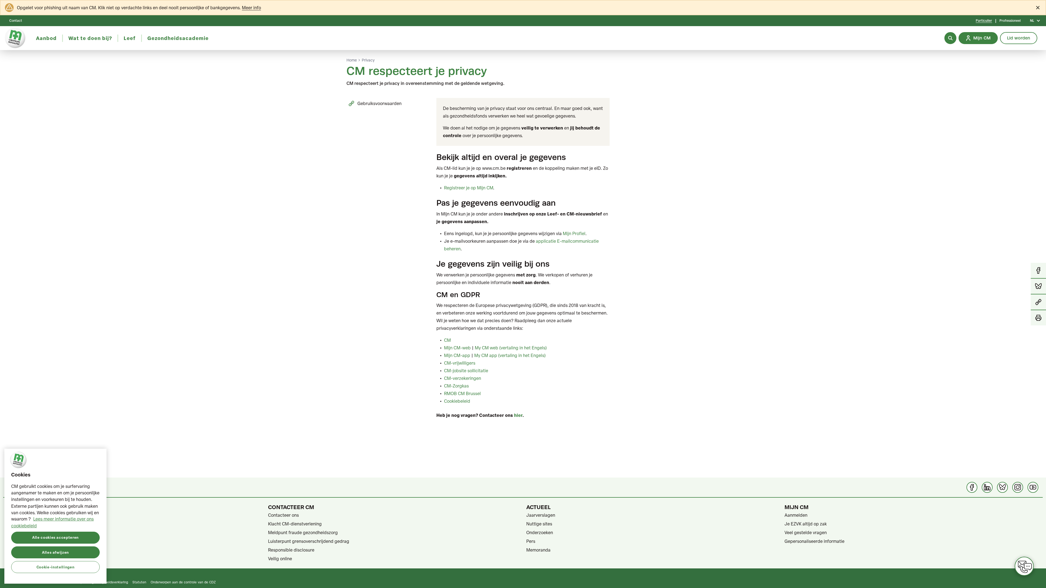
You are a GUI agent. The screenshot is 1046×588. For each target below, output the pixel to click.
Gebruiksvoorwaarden (379, 103)
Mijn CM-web (457, 348)
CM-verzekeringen (462, 378)
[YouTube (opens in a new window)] (1032, 487)
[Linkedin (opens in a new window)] (987, 487)
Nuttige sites (539, 524)
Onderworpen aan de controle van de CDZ (183, 582)
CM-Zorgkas (456, 386)
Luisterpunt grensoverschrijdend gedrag (308, 541)
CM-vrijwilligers (459, 363)
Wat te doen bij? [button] (90, 38)
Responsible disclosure (291, 550)
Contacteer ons (283, 515)
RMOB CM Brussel (462, 393)
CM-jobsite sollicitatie (466, 371)
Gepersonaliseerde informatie (814, 541)
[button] (1038, 302)
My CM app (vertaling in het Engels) (510, 355)
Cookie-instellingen (55, 566)
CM (447, 340)
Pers (530, 541)
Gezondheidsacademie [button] (178, 38)
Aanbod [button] (46, 38)
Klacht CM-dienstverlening (295, 524)
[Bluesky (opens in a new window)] (1002, 487)
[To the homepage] (15, 38)
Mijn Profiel (574, 233)
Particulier (984, 20)
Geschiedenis (23, 541)
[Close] (1038, 7)
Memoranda (538, 550)
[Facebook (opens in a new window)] (971, 487)
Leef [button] (130, 38)
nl (1032, 21)
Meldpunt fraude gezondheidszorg (303, 532)
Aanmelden (795, 515)
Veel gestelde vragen (805, 532)
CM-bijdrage (22, 515)
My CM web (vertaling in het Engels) (511, 348)
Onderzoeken (539, 532)
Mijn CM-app (457, 355)
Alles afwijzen (55, 552)
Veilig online (280, 559)
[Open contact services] (1024, 566)
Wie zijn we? (22, 532)
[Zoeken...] (950, 38)
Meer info (251, 8)
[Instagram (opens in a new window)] (1017, 487)
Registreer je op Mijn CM (468, 188)
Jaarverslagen (540, 515)
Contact (15, 20)
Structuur (19, 550)
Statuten (18, 524)
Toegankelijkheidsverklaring (107, 582)
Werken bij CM (24, 559)
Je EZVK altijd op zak (805, 524)
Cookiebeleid (457, 401)
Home (351, 60)
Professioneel (1010, 20)
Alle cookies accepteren (55, 537)
